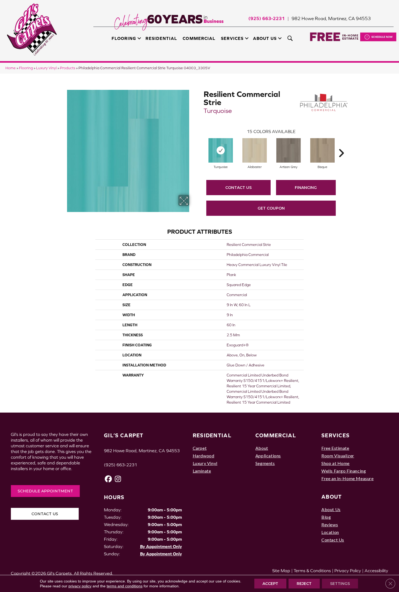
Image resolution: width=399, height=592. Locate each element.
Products (67, 68)
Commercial (199, 38)
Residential (161, 38)
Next (341, 145)
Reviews (329, 524)
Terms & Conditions (312, 570)
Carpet (200, 448)
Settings (340, 583)
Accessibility (376, 570)
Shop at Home (335, 463)
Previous (201, 145)
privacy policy (79, 586)
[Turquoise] (220, 150)
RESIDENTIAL (212, 435)
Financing (306, 187)
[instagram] (117, 479)
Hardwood (203, 455)
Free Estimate (335, 448)
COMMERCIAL (275, 435)
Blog (326, 517)
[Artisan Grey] (288, 150)
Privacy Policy (347, 570)
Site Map (281, 570)
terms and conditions (124, 586)
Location (330, 532)
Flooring (124, 38)
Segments (265, 463)
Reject (304, 583)
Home (10, 68)
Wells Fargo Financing (343, 470)
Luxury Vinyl (46, 68)
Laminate (202, 470)
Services (232, 38)
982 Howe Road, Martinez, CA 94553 (331, 18)
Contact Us (238, 187)
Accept (270, 583)
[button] (139, 38)
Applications (268, 455)
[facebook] (108, 479)
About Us (265, 38)
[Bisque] (322, 150)
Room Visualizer (337, 455)
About (261, 448)
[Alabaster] (254, 150)
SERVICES (335, 435)
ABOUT (331, 496)
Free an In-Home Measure (347, 478)
